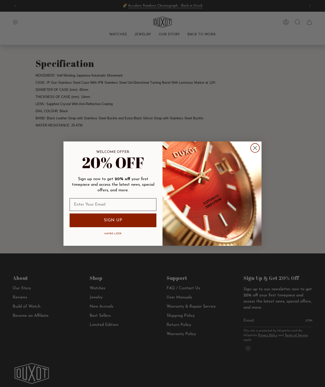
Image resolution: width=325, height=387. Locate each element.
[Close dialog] (255, 148)
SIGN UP (113, 220)
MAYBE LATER (113, 233)
